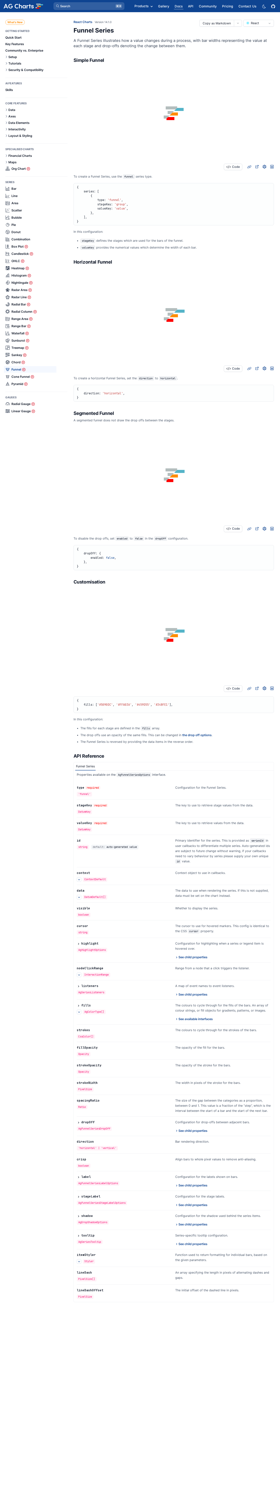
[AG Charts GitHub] (273, 6)
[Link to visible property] (94, 908)
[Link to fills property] (95, 1005)
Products (141, 6)
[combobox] (258, 23)
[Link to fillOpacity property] (102, 1047)
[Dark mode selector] (264, 6)
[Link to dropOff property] (99, 1122)
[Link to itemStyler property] (100, 1255)
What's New (15, 22)
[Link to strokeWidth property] (102, 1083)
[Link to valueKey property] (112, 823)
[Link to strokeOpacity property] (105, 1065)
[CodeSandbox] (264, 167)
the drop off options (197, 735)
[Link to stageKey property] (112, 805)
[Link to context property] (94, 873)
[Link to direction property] (98, 1141)
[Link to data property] (88, 890)
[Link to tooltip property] (99, 1235)
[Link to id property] (84, 840)
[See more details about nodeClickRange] (79, 975)
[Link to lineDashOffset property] (107, 1290)
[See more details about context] (79, 879)
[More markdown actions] (238, 23)
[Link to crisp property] (90, 1159)
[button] (89, 6)
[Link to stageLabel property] (104, 1196)
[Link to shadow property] (97, 1216)
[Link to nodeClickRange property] (107, 968)
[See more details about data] (79, 897)
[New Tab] (257, 167)
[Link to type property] (104, 787)
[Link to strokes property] (94, 1030)
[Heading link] (109, 60)
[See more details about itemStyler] (79, 1261)
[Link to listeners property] (102, 986)
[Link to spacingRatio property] (103, 1100)
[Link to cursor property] (92, 926)
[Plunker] (272, 167)
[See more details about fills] (79, 1012)
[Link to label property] (95, 1177)
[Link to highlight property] (102, 943)
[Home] (23, 6)
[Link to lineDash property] (96, 1272)
